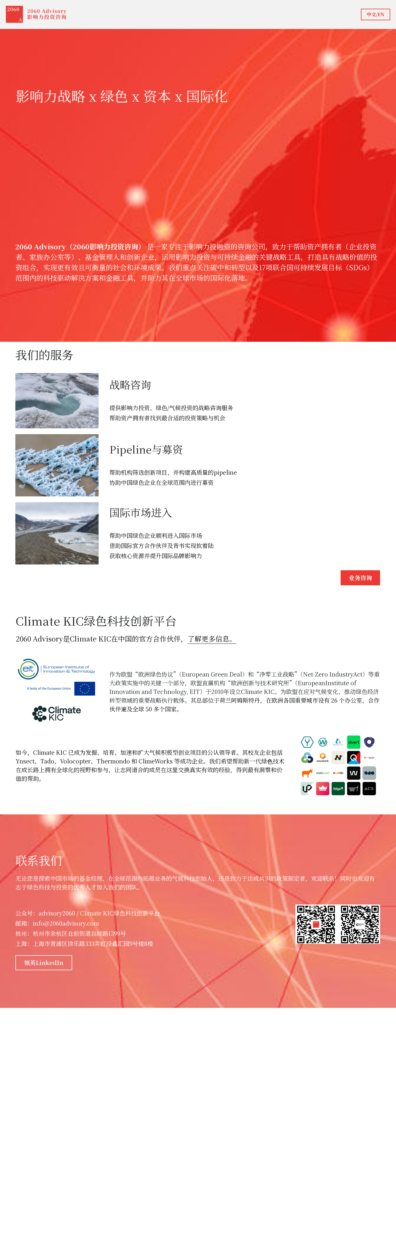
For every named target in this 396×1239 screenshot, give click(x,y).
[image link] (36, 14)
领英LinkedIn (43, 962)
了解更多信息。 (212, 638)
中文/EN (375, 14)
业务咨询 (360, 577)
